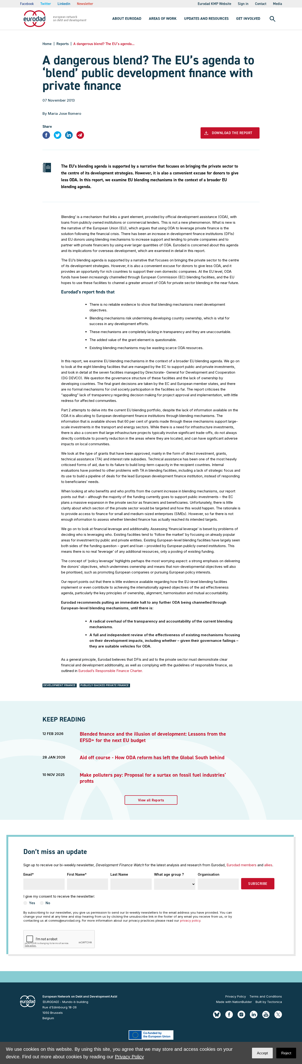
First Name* (77, 874)
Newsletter (85, 3)
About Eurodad (126, 18)
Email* (28, 874)
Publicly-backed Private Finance (104, 685)
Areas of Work (162, 18)
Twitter (45, 3)
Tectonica (274, 1002)
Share (47, 126)
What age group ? (169, 874)
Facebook (27, 3)
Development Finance (59, 685)
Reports (62, 43)
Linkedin (64, 3)
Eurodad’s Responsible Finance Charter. (110, 670)
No (48, 903)
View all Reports (151, 800)
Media (277, 3)
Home (47, 43)
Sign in (243, 3)
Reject (286, 1053)
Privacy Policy (235, 996)
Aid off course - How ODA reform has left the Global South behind (152, 757)
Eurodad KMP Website (214, 3)
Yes (32, 903)
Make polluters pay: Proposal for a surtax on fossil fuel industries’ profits (153, 777)
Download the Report (232, 133)
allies (268, 865)
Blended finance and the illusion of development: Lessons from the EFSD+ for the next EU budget (153, 736)
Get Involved (248, 18)
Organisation (208, 874)
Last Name (119, 874)
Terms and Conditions (265, 996)
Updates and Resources (206, 18)
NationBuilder (242, 1002)
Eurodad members (241, 865)
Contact (260, 3)
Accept (262, 1053)
